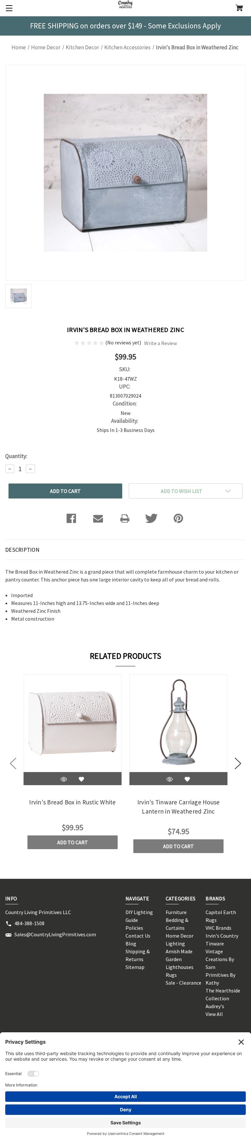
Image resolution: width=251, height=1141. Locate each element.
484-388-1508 (29, 923)
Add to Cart (72, 842)
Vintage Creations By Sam (220, 959)
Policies (134, 928)
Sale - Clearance (183, 982)
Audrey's (215, 1006)
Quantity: (16, 456)
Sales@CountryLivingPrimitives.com (55, 934)
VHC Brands (218, 928)
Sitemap (135, 967)
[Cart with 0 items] (239, 8)
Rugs (171, 975)
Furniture (176, 912)
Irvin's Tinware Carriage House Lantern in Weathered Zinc (178, 807)
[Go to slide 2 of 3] (237, 763)
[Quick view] (64, 779)
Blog (131, 943)
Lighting (175, 943)
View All (214, 1014)
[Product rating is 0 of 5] (89, 342)
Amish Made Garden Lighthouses (179, 959)
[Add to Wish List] (81, 779)
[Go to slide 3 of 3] (13, 763)
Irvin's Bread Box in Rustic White (72, 802)
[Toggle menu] (8, 8)
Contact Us (138, 935)
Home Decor (179, 935)
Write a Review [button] (160, 343)
